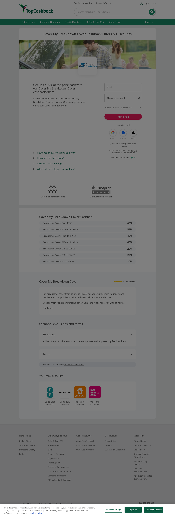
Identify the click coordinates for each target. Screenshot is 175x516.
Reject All (133, 509)
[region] (87, 510)
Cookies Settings (113, 509)
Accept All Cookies (153, 509)
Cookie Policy (36, 513)
